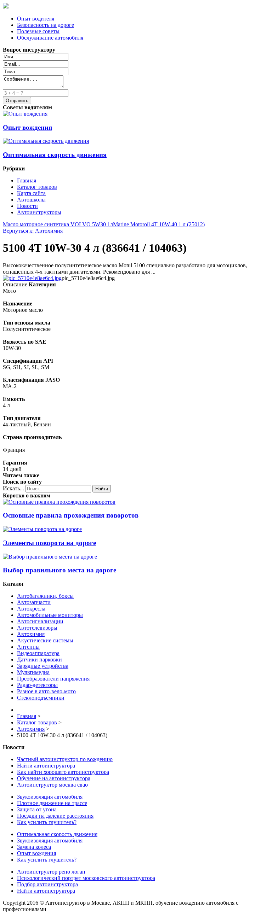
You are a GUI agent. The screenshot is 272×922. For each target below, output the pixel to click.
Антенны (28, 647)
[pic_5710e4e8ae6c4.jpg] (32, 278)
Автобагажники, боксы (45, 596)
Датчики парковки (39, 660)
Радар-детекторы (37, 685)
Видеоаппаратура (38, 653)
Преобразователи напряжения (53, 679)
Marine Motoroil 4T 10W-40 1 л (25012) (159, 224)
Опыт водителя (35, 19)
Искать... (13, 488)
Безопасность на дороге (45, 25)
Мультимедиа (33, 672)
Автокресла (31, 609)
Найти (101, 488)
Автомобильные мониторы (50, 615)
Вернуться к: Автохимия (33, 231)
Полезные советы (38, 31)
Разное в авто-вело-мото (46, 691)
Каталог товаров (37, 187)
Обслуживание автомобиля (50, 38)
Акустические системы (45, 640)
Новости (27, 206)
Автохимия (31, 634)
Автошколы (31, 200)
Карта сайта (31, 193)
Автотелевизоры (37, 628)
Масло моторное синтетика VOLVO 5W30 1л (58, 224)
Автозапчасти (34, 602)
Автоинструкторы (39, 212)
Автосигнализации (40, 621)
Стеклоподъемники (40, 698)
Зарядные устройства (42, 666)
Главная (26, 180)
